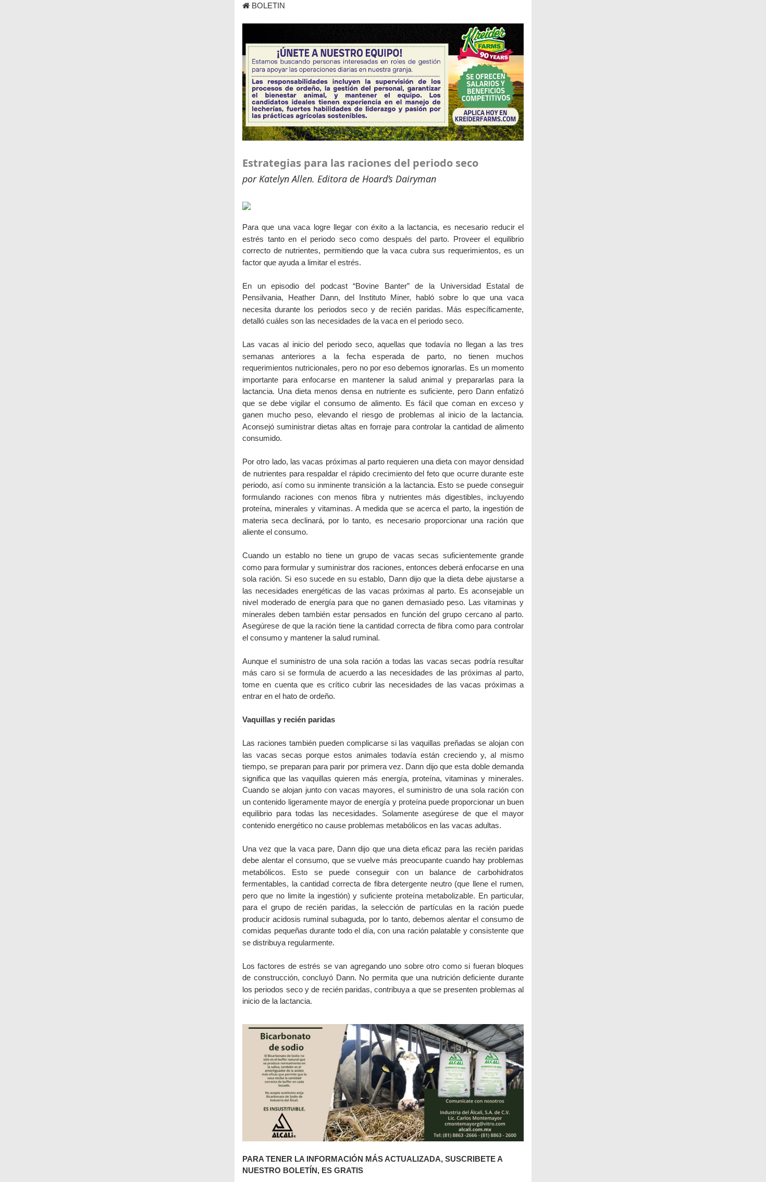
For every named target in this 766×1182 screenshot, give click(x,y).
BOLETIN (267, 5)
